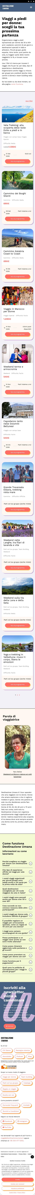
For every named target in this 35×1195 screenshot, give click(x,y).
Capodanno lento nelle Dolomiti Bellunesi (13, 424)
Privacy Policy (21, 1192)
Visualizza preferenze (17, 1188)
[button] (31, 7)
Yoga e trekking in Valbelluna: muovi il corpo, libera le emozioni (14, 658)
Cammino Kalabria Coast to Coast (14, 252)
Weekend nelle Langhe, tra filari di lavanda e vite (14, 542)
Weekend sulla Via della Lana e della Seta (14, 600)
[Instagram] (31, 1)
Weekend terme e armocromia (13, 368)
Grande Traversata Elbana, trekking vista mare (14, 490)
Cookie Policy (13, 1192)
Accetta (17, 1179)
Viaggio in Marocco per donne (14, 310)
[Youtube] (34, 1)
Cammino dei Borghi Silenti (15, 194)
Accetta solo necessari (17, 1184)
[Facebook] (29, 1)
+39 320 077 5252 (16, 1141)
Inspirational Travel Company (9, 1154)
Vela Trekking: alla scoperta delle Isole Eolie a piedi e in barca (15, 129)
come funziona (17, 84)
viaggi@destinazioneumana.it (12, 1138)
